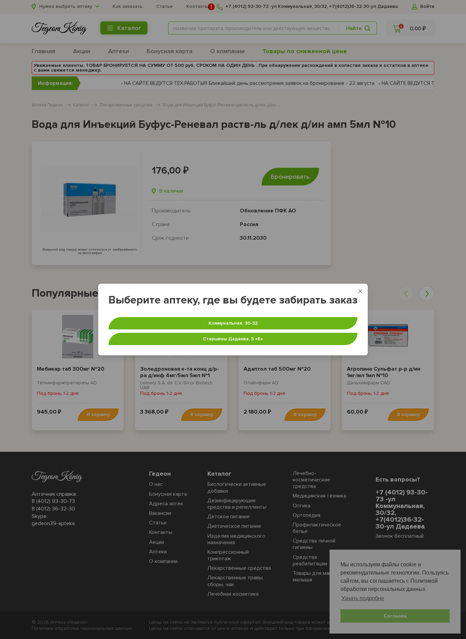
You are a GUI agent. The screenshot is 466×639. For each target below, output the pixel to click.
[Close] (360, 291)
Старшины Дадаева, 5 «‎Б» (233, 339)
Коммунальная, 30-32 (233, 323)
